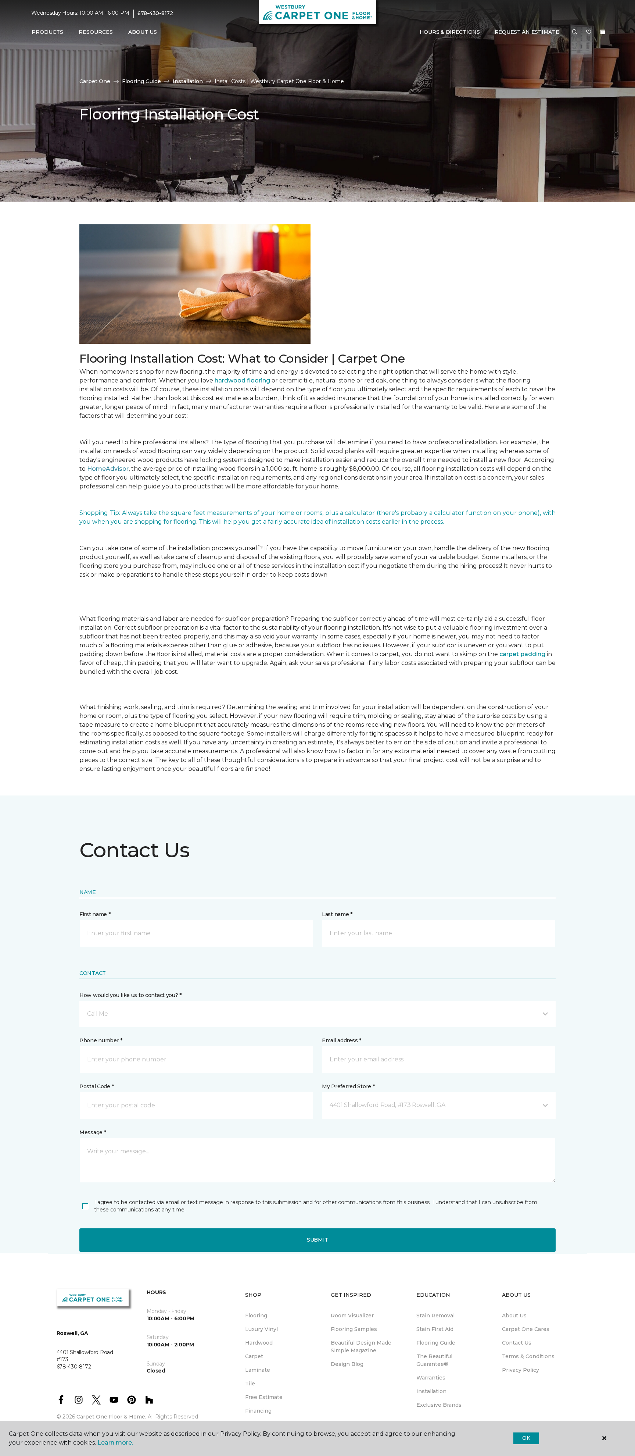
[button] (575, 32)
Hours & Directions (450, 32)
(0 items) (602, 32)
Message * (92, 1132)
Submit (317, 1239)
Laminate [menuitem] (257, 1370)
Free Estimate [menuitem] (264, 1397)
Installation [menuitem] (431, 1391)
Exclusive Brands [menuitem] (439, 1405)
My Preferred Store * (348, 1086)
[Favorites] (589, 32)
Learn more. (115, 1442)
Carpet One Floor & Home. (111, 1416)
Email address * (341, 1040)
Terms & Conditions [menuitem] (528, 1356)
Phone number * (100, 1040)
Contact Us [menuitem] (516, 1342)
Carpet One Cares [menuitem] (525, 1329)
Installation (188, 81)
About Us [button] (142, 32)
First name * (95, 914)
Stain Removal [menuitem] (435, 1315)
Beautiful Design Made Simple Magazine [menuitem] (361, 1346)
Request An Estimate (527, 32)
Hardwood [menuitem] (259, 1342)
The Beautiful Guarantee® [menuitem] (434, 1360)
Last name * (337, 914)
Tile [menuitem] (250, 1383)
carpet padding (522, 654)
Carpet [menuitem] (254, 1356)
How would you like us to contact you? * (130, 995)
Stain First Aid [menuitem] (434, 1329)
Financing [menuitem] (258, 1410)
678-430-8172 (155, 13)
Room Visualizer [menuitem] (352, 1315)
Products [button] (47, 32)
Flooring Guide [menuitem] (435, 1342)
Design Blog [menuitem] (347, 1364)
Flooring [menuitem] (256, 1315)
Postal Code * (96, 1086)
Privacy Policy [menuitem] (520, 1370)
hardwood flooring (242, 380)
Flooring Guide (141, 81)
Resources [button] (96, 32)
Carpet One (94, 81)
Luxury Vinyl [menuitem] (261, 1329)
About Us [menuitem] (514, 1315)
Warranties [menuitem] (430, 1377)
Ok (526, 1438)
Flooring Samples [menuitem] (354, 1329)
